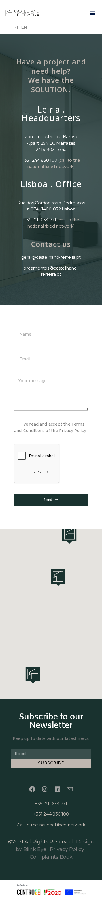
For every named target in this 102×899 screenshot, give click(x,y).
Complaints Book (51, 857)
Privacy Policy (67, 849)
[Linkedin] (57, 789)
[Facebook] (32, 789)
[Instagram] (44, 789)
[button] (92, 13)
